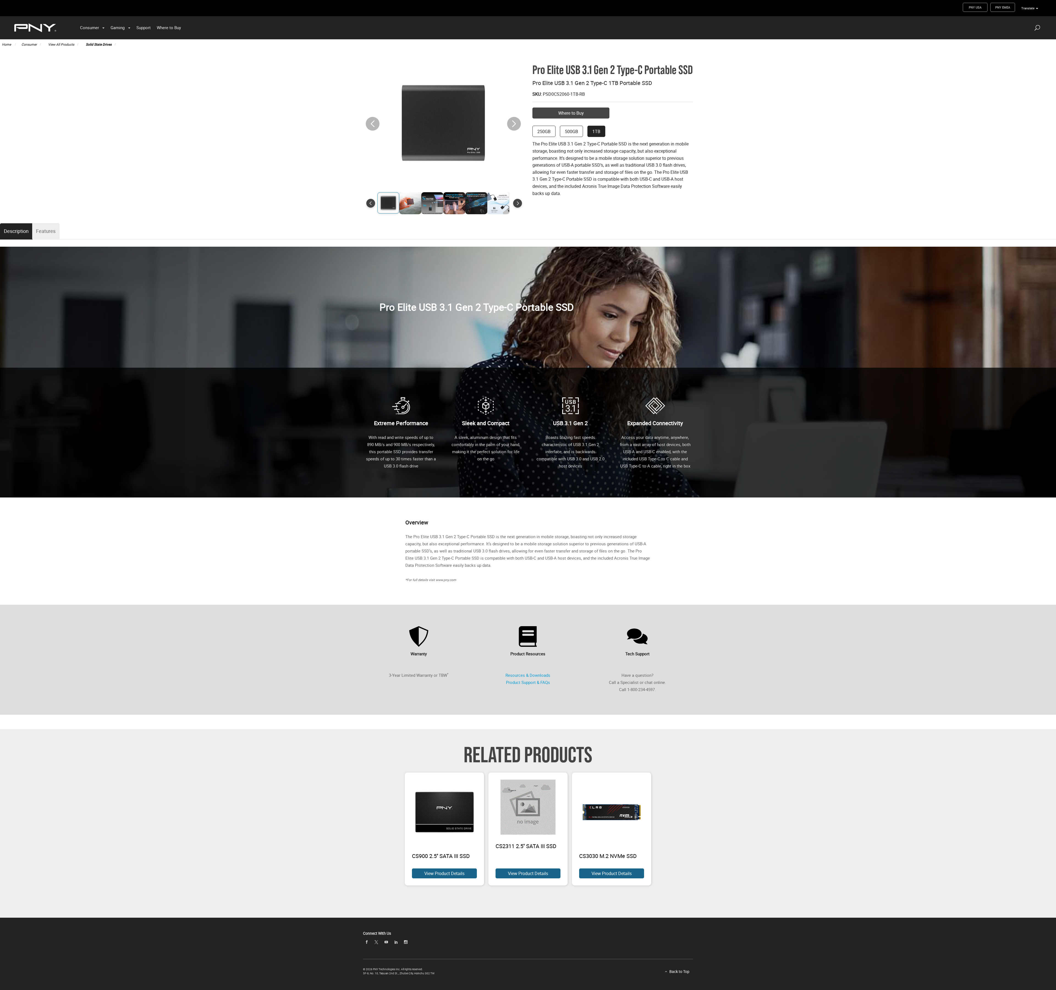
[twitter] (376, 942)
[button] (514, 124)
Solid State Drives (99, 44)
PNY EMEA (1002, 7)
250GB (544, 131)
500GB (571, 131)
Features (46, 231)
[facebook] (366, 942)
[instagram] (405, 942)
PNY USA (975, 7)
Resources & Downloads (527, 675)
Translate (1028, 8)
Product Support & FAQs (528, 682)
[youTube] (386, 942)
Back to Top (679, 971)
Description (16, 231)
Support (143, 27)
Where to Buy (169, 27)
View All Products (61, 44)
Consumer (89, 27)
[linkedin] (396, 942)
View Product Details (444, 873)
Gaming (118, 27)
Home (7, 44)
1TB (596, 131)
